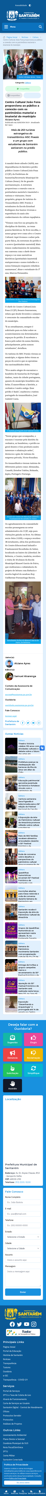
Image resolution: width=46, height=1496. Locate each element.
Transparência (9, 1363)
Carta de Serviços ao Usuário (16, 1403)
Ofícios (6, 1411)
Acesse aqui (11, 716)
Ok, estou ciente (23, 1483)
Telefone (9, 1220)
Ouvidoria (7, 1371)
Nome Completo (12, 1197)
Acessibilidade (21, 5)
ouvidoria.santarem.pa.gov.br (19, 705)
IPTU (5, 1451)
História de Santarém (13, 1355)
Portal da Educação (12, 1351)
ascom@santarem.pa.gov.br (18, 694)
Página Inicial (12, 37)
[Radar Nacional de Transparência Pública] (23, 1332)
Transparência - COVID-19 (15, 1379)
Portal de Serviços (11, 1391)
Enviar (23, 1292)
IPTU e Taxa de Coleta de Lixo (17, 1395)
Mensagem (10, 1266)
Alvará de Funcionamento (15, 1399)
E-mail (8, 1208)
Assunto (9, 1254)
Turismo (6, 1367)
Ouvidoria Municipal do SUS (15, 1443)
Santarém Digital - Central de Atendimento (22, 1407)
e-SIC (5, 1375)
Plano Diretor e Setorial (14, 1439)
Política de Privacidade (17, 1478)
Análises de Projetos (12, 1423)
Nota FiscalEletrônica (13, 1447)
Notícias (25, 37)
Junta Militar (9, 1455)
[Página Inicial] (23, 16)
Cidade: (8, 1243)
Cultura (35, 37)
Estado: (8, 1231)
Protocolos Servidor (12, 1415)
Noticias (6, 1359)
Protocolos (8, 1419)
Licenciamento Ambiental (14, 1435)
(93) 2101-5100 (23, 1182)
